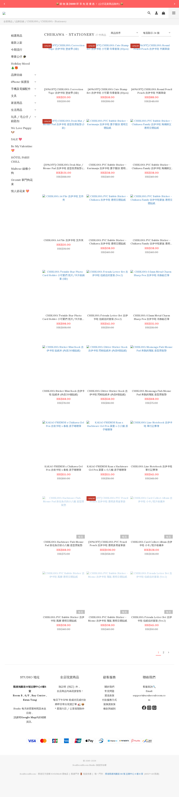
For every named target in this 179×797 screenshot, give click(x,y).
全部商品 (8, 21)
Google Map (28, 717)
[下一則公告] (174, 3)
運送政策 (109, 695)
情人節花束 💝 (20, 191)
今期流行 (16, 49)
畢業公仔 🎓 (18, 56)
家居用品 (16, 103)
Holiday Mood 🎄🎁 (20, 66)
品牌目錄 (19, 21)
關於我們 (109, 686)
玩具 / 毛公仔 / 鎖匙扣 (21, 119)
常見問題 (109, 691)
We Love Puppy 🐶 (21, 130)
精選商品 (16, 35)
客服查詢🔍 (149, 686)
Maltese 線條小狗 (21, 171)
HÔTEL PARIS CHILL (20, 159)
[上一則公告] (4, 3)
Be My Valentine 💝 (21, 148)
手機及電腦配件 (21, 89)
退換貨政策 (109, 704)
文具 (14, 96)
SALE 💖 (16, 139)
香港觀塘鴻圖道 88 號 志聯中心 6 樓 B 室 (124, 773)
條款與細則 (109, 708)
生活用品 (16, 110)
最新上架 (16, 42)
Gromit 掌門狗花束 (22, 182)
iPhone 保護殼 (20, 82)
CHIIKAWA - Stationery (53, 21)
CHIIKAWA (32, 21)
